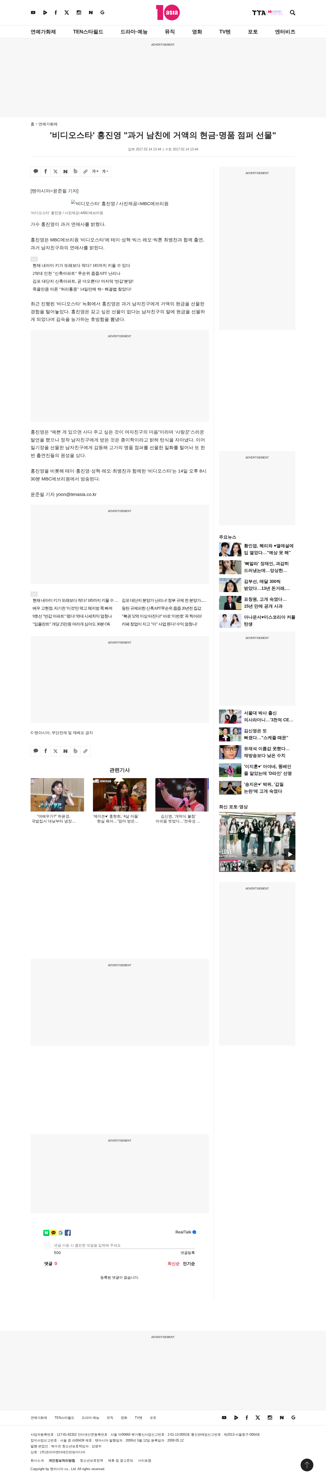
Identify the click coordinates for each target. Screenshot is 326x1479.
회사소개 (37, 1460)
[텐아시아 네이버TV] (45, 12)
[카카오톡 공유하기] (36, 172)
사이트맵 (144, 1460)
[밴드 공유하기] (75, 172)
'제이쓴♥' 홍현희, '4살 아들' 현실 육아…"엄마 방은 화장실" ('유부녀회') (116, 821)
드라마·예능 (134, 31)
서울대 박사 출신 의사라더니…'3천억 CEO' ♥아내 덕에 (268, 720)
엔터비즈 (285, 31)
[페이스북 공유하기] (45, 172)
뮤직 (170, 31)
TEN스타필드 (88, 31)
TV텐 (225, 31)
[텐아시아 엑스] (66, 12)
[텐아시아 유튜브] (33, 12)
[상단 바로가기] (307, 1465)
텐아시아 (56, 1469)
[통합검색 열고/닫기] (292, 13)
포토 (253, 31)
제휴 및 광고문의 (120, 1460)
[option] (257, 836)
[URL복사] (85, 172)
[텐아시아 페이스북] (56, 12)
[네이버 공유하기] (65, 172)
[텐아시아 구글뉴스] (102, 12)
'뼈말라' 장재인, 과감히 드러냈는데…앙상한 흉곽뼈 (266, 570)
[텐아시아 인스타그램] (79, 12)
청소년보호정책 (91, 1460)
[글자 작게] (105, 172)
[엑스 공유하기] (55, 172)
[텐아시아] (168, 12)
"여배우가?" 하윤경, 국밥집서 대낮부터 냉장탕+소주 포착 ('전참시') (54, 821)
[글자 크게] (95, 172)
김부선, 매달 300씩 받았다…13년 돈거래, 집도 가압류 (265, 588)
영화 (197, 31)
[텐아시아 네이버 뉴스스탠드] (91, 12)
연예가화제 (43, 31)
